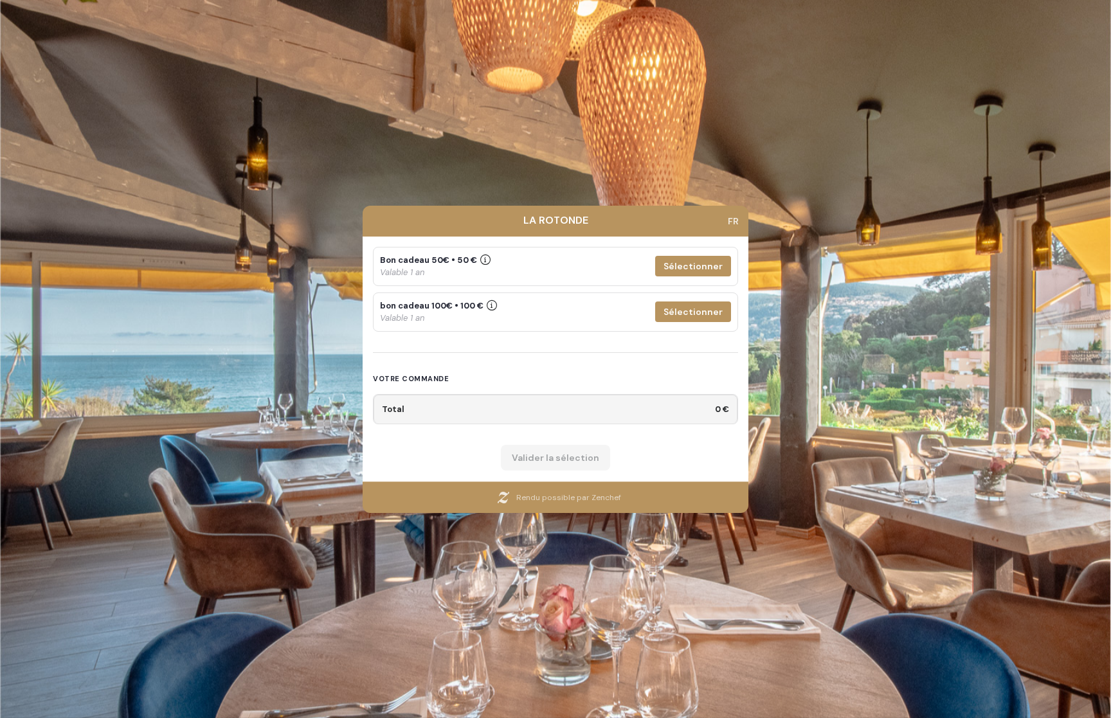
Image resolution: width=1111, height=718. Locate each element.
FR (733, 221)
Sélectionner (693, 266)
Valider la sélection (555, 457)
